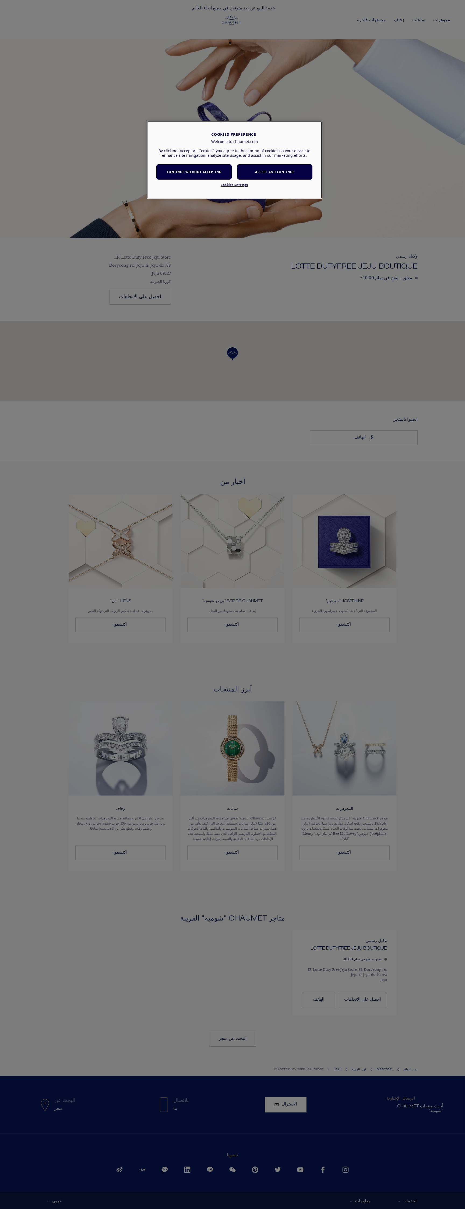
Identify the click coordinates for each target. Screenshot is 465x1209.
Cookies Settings (234, 185)
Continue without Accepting (194, 172)
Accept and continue (274, 172)
